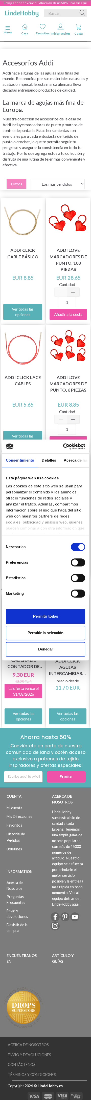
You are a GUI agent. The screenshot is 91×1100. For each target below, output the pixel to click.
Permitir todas (45, 616)
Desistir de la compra (17, 928)
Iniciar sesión (60, 33)
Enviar (66, 776)
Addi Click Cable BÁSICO (22, 253)
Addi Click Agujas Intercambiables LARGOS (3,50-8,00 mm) (67, 667)
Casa (24, 33)
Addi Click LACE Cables (23, 380)
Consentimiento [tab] (20, 460)
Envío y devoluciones (17, 914)
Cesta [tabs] (78, 33)
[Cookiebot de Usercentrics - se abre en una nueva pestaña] (64, 446)
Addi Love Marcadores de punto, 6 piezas (68, 384)
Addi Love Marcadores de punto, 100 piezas (68, 260)
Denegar (45, 649)
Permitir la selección (45, 633)
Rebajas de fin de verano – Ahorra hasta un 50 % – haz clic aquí (45, 3)
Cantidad (67, 284)
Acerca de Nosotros (15, 886)
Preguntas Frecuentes (16, 900)
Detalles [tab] (49, 460)
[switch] (78, 562)
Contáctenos (21, 1064)
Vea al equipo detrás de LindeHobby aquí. (65, 898)
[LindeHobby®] (21, 12)
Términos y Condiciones (32, 1074)
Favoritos (43, 33)
